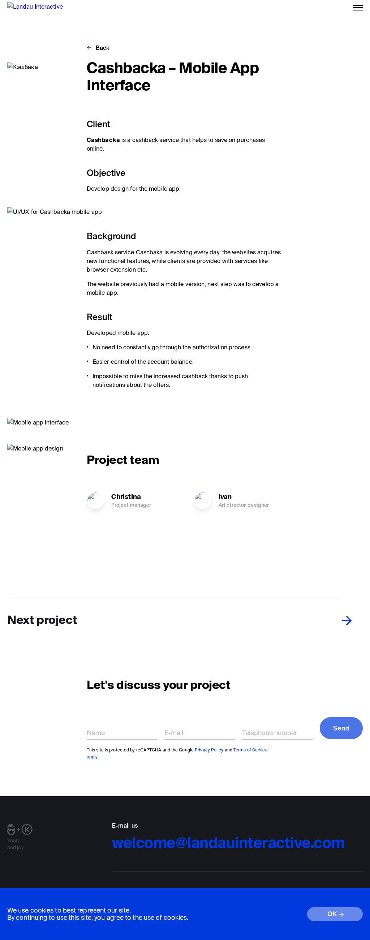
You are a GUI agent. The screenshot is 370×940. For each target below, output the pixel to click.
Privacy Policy (209, 749)
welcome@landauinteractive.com (228, 843)
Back (102, 47)
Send (341, 728)
